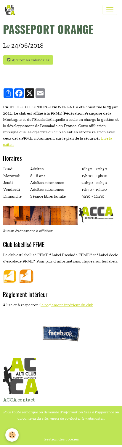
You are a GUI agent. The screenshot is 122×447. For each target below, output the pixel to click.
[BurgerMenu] (109, 10)
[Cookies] (12, 435)
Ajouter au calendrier (30, 59)
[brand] (11, 10)
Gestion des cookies (61, 439)
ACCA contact (19, 399)
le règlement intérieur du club (67, 304)
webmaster (94, 418)
